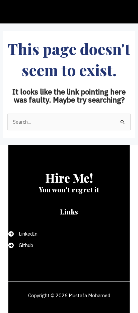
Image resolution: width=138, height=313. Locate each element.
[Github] (20, 245)
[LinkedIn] (23, 234)
